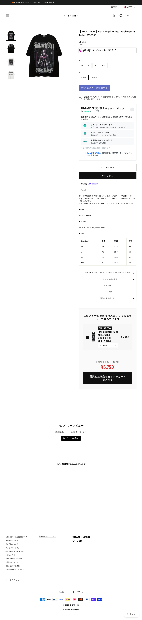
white (94, 77)
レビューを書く (71, 438)
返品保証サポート (12, 540)
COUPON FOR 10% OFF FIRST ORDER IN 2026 (108, 273)
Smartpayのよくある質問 (15, 570)
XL (96, 65)
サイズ (81, 61)
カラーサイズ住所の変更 (108, 279)
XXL (103, 65)
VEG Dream (93, 184)
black (83, 77)
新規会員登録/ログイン (47, 536)
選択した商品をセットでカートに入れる (108, 378)
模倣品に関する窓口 (13, 566)
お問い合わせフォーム (13, 562)
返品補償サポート (107, 298)
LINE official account (14, 559)
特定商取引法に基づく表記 (15, 551)
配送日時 (107, 285)
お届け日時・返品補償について (17, 537)
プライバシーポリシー (13, 548)
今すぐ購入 (108, 176)
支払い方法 (107, 292)
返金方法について (12, 544)
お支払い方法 (10, 555)
